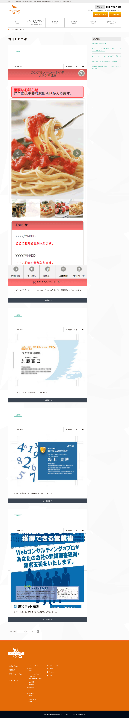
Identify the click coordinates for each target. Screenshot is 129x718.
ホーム (17, 22)
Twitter (51, 668)
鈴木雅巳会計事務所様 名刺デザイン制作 (34, 421)
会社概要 (55, 22)
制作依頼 (116, 14)
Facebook (52, 672)
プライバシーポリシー (16, 675)
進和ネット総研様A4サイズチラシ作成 (32, 522)
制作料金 (93, 22)
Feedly (51, 675)
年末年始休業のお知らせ (99, 43)
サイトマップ (13, 680)
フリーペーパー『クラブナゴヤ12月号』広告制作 (106, 56)
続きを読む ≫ (47, 300)
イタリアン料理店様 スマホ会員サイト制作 (35, 57)
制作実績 (74, 22)
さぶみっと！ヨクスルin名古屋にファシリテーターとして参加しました (106, 50)
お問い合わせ (101, 14)
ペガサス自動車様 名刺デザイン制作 (32, 321)
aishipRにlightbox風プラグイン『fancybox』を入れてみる (106, 67)
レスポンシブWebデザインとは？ (36, 22)
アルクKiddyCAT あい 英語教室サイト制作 (104, 61)
